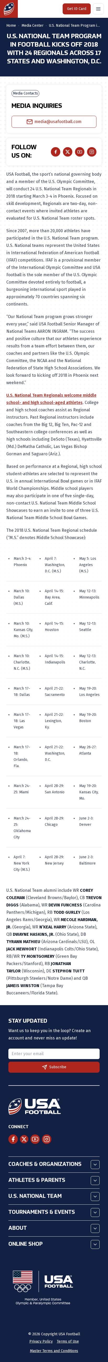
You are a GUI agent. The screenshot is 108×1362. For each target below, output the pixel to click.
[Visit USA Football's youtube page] (35, 1139)
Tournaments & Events (41, 1212)
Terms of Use (68, 1341)
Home (11, 25)
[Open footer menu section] (95, 1164)
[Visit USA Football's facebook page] (13, 1139)
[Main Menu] (98, 8)
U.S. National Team (35, 1196)
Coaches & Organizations (45, 1164)
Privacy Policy (41, 1341)
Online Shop (25, 1244)
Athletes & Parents (36, 1180)
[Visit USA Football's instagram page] (46, 1139)
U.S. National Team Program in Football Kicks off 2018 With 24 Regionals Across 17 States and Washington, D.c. (75, 25)
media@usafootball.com (58, 121)
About (17, 1228)
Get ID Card (76, 9)
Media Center (32, 25)
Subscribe (57, 1067)
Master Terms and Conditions (54, 1351)
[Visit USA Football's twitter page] (24, 1139)
